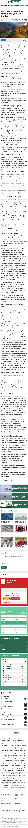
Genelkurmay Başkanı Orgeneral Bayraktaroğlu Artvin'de (20, 534)
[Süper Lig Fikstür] (26, 693)
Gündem (16, 5)
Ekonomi (10, 5)
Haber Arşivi (18, 803)
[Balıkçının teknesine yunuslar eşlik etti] (7, 516)
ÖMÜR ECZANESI (7, 602)
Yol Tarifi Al (7, 598)
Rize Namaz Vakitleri (7, 794)
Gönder (4, 567)
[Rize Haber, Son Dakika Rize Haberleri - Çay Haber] (13, 2)
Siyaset (9, 811)
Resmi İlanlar (18, 811)
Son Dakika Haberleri (6, 803)
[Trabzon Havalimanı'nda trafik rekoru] (7, 528)
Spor (13, 811)
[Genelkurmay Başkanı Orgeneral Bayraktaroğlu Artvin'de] (21, 528)
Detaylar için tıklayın (14, 688)
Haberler (3, 9)
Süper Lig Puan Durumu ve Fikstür (7, 799)
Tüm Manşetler (19, 798)
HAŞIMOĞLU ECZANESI (9, 590)
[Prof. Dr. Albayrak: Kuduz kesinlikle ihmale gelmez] (7, 541)
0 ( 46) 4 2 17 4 (16, 598)
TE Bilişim (9, 826)
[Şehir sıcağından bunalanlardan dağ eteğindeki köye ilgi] (21, 541)
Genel (8, 9)
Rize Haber (4, 5)
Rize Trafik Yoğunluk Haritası (20, 795)
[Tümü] (26, 575)
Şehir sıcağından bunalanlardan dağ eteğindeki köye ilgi (19, 546)
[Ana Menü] (1, 1)
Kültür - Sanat (24, 5)
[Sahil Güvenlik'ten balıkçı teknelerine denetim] (21, 516)
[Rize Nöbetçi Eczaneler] (26, 581)
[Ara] (26, 2)
